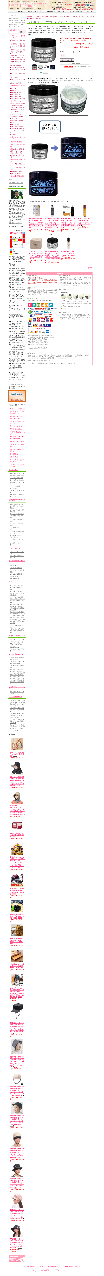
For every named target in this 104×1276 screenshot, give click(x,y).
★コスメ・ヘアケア (15, 114)
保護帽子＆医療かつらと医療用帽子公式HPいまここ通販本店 (26, 9)
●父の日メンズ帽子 (15, 83)
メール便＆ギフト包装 (16, 478)
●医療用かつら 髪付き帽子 (17, 41)
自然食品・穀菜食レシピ (17, 636)
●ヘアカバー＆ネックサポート (17, 80)
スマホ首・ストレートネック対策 (17, 465)
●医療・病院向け (15, 94)
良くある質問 (14, 488)
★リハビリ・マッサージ (17, 101)
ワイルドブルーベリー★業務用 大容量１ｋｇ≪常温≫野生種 (17, 916)
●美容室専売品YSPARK (16, 126)
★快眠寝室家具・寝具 (16, 153)
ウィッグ (16, 26)
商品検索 (12, 30)
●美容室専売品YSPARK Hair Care (16, 117)
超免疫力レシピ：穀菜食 (17, 441)
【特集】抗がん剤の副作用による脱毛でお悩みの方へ (17, 630)
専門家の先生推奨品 (16, 429)
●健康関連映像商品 (15, 92)
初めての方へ (13, 470)
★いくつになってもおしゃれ (17, 164)
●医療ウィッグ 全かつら (17, 50)
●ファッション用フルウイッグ (17, 70)
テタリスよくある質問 (16, 585)
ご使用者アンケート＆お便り (17, 687)
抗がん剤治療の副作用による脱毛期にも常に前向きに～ (17, 506)
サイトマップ (91, 11)
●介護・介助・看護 (15, 96)
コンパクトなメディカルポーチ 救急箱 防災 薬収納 (17, 754)
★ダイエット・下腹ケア (17, 107)
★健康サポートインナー (17, 109)
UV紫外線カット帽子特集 (17, 409)
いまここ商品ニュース (16, 654)
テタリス (12, 581)
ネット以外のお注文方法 (17, 480)
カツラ (11, 26)
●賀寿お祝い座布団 (15, 173)
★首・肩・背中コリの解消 (17, 103)
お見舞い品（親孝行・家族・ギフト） (17, 422)
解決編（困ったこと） (16, 576)
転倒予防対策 (14, 457)
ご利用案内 (49, 11)
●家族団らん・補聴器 (16, 171)
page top (90, 267)
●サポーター (13, 88)
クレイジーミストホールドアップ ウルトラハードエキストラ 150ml (68, 253)
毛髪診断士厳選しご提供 (17, 476)
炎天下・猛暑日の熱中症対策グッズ (17, 460)
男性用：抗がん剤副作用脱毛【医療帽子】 (17, 437)
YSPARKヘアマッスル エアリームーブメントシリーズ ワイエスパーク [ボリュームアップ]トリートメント (36, 255)
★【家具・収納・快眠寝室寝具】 (17, 145)
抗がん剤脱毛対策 (14, 18)
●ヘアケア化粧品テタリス (17, 128)
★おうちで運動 (14, 112)
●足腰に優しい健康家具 (17, 149)
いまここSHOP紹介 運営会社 (71, 1267)
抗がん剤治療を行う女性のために (17, 500)
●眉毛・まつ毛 (14, 124)
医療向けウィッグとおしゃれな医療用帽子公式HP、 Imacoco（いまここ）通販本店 (52, 16)
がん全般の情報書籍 (16, 574)
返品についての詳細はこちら (82, 66)
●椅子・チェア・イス (16, 151)
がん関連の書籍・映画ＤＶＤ (17, 561)
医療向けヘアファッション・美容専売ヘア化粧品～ (23, 1)
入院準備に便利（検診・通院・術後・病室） (17, 417)
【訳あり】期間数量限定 (17, 176)
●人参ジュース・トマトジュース (17, 138)
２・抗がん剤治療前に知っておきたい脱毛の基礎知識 (17, 515)
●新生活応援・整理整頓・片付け (17, 156)
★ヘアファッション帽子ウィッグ (17, 36)
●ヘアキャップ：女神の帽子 (17, 47)
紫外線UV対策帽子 (15, 65)
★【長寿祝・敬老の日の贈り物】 (17, 160)
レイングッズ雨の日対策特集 (17, 445)
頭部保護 (18, 22)
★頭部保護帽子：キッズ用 (17, 59)
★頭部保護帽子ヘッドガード (17, 62)
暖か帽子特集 (14, 454)
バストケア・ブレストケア (17, 131)
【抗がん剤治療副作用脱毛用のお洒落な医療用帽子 (17, 709)
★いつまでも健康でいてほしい (17, 168)
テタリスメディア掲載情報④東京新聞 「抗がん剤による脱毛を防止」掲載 (17, 613)
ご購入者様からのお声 (75, 11)
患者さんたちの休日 (16, 426)
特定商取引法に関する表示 (52, 1267)
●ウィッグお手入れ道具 (17, 67)
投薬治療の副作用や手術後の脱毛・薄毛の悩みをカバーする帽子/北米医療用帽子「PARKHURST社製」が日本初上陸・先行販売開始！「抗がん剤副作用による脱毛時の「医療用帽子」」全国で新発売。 (17, 676)
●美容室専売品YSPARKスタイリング (17, 121)
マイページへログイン (34, 11)
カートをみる (19, 11)
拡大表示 (45, 73)
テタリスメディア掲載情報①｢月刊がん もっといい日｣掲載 (17, 593)
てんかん (20, 24)
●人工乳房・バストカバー (17, 98)
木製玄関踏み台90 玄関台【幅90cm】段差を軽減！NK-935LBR (17, 965)
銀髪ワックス (14, 134)
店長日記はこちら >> (15, 223)
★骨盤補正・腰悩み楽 (16, 105)
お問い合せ (60, 11)
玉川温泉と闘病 (14, 578)
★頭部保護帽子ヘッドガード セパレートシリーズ (17, 56)
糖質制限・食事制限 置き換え (17, 450)
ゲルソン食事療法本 (16, 568)
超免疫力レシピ (14, 647)
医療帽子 (16, 20)
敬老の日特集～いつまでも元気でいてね (17, 412)
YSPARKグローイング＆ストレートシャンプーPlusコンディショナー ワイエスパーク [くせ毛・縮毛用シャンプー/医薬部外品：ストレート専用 (52, 224)
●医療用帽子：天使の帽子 (17, 44)
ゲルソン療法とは (15, 548)
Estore (57, 1269)
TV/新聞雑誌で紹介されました (17, 432)
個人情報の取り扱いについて (32, 1267)
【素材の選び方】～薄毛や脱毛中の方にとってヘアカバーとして (17, 715)
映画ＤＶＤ (13, 566)
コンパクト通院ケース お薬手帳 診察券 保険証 (17, 835)
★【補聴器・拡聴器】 (16, 142)
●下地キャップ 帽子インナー (17, 52)
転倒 (15, 24)
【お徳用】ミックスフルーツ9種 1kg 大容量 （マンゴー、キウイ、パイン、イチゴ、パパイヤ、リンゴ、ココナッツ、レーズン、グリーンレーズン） (17, 862)
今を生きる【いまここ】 (17, 473)
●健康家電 (13, 90)
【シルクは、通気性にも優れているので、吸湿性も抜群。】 (17, 721)
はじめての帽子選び (15, 697)
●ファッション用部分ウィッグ (17, 74)
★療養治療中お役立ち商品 (17, 85)
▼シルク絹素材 (14, 77)
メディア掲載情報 (15, 486)
